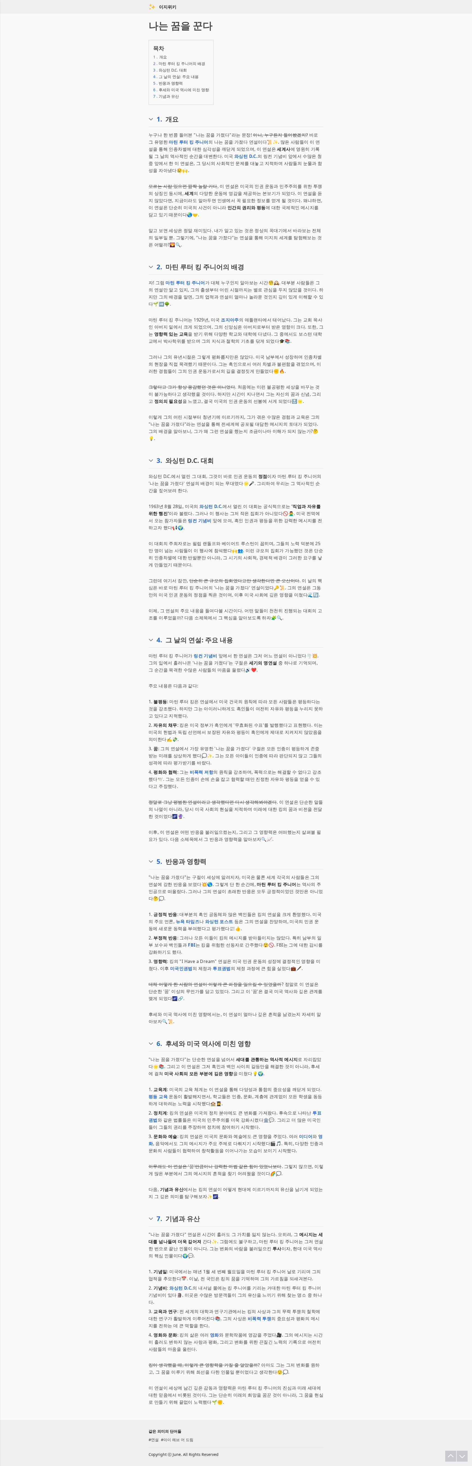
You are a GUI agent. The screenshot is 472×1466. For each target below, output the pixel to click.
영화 (214, 1335)
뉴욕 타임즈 (187, 921)
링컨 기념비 (199, 521)
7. (159, 1218)
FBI (191, 945)
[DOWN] (462, 1456)
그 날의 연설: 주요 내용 (176, 76)
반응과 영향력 (168, 83)
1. (159, 119)
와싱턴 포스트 (219, 921)
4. (159, 640)
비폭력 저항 (201, 772)
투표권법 (222, 968)
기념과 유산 (166, 96)
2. (159, 266)
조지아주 (230, 320)
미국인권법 (181, 968)
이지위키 (167, 7)
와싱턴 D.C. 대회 (170, 70)
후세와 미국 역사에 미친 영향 (181, 89)
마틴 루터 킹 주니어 (188, 142)
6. (159, 1043)
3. (159, 460)
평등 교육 (158, 1096)
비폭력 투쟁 (259, 1319)
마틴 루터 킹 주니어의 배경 (179, 63)
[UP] (450, 1456)
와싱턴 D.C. (246, 156)
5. (159, 861)
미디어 (305, 1136)
